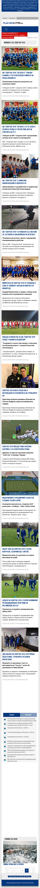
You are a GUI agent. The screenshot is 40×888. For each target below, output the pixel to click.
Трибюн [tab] (11, 715)
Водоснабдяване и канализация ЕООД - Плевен (13, 34)
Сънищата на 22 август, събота (18, 737)
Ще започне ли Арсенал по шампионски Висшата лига (21, 760)
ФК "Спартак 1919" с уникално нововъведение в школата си (14, 181)
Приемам (20, 10)
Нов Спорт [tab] (28, 715)
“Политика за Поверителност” (28, 7)
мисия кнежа (7, 37)
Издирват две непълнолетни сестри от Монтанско (21, 755)
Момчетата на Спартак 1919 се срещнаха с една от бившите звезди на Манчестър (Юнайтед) (19, 286)
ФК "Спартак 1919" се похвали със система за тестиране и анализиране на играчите (19, 233)
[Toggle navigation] (6, 29)
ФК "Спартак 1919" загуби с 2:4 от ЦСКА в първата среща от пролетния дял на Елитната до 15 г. (18, 129)
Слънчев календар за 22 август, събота (20, 732)
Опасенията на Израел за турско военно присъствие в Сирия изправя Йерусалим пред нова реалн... (21, 720)
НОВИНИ (5, 18)
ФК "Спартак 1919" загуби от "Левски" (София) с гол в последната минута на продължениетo (17, 75)
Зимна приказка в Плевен (13, 864)
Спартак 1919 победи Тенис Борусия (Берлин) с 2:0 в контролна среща (16, 447)
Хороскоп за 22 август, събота (17, 728)
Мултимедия (12, 18)
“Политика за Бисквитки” (9, 9)
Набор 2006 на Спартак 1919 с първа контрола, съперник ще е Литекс (16, 550)
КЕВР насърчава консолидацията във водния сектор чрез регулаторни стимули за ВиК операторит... (20, 743)
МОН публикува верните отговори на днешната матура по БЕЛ (20, 751)
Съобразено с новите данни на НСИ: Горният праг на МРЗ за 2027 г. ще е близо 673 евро (20, 725)
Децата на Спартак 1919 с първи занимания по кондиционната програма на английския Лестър (20, 603)
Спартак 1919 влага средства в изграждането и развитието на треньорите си (19, 393)
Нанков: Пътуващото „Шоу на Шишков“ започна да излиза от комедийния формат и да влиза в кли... (21, 747)
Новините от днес (32, 37)
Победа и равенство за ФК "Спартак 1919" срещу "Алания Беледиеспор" (19, 338)
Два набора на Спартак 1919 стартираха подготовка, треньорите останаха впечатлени (18, 657)
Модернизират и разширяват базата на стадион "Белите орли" (18, 499)
